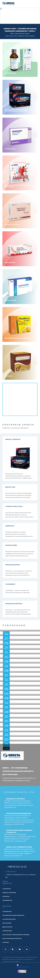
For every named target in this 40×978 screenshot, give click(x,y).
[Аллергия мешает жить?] (20, 729)
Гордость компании (9, 895)
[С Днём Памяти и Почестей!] (20, 724)
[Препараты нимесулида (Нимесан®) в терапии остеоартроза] (20, 733)
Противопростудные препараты (13, 917)
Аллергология (7, 933)
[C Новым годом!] (20, 706)
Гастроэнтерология (9, 921)
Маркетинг (6, 899)
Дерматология (7, 929)
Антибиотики (6, 914)
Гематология (6, 925)
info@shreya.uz (10, 874)
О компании (6, 891)
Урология (5, 944)
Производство (7, 902)
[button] (2, 34)
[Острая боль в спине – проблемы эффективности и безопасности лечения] (20, 738)
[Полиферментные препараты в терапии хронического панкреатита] (20, 743)
